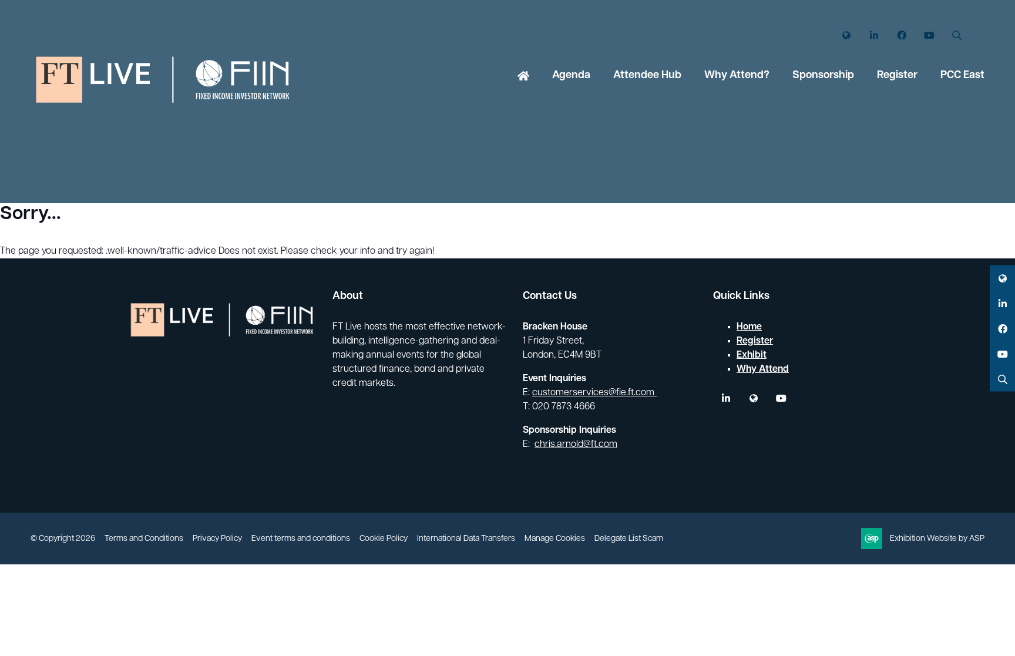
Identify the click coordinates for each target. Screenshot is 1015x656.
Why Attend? (736, 75)
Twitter (846, 35)
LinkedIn (873, 35)
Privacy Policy (217, 538)
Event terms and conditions (300, 538)
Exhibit (752, 355)
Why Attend (763, 369)
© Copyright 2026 (63, 538)
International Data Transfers (466, 538)
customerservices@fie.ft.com (594, 393)
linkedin (725, 398)
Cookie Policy (383, 538)
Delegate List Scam (628, 538)
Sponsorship (823, 75)
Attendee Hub (647, 75)
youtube (781, 398)
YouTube (929, 35)
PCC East (962, 75)
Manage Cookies (555, 538)
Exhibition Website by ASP (937, 538)
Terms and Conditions (144, 538)
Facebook (901, 35)
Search (956, 35)
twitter (753, 398)
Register (897, 75)
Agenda (571, 75)
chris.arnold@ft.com (576, 444)
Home (523, 76)
